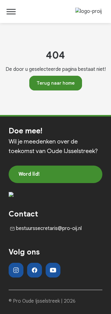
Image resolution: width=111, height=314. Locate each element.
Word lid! (29, 174)
